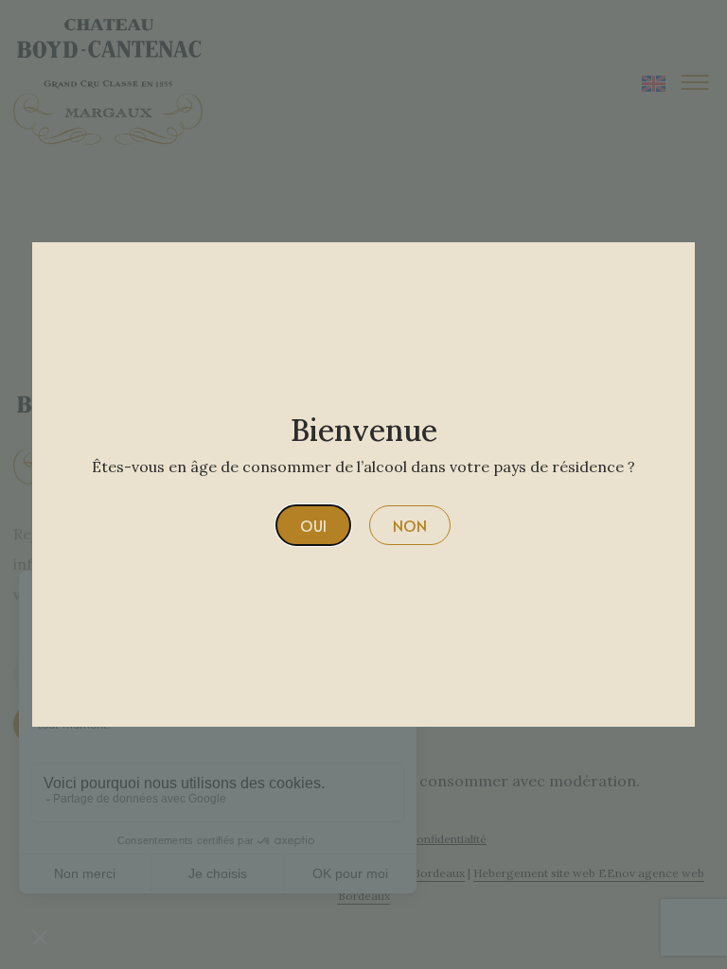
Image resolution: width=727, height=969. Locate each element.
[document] (363, 484)
